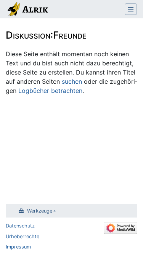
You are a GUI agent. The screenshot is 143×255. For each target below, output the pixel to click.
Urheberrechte (22, 236)
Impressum (18, 247)
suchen (72, 81)
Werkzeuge (39, 211)
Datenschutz (20, 226)
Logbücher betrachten (50, 90)
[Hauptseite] (27, 10)
